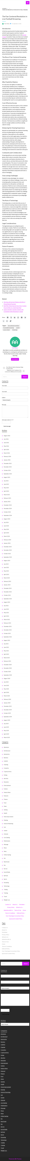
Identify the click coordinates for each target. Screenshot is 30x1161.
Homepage (4, 8)
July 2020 (6, 682)
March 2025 (7, 494)
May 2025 (6, 487)
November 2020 (8, 668)
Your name (4, 385)
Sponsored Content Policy (15, 918)
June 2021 (6, 647)
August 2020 (7, 678)
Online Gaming (7, 854)
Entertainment (7, 785)
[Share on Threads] (7, 321)
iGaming (6, 820)
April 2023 (6, 574)
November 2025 (8, 467)
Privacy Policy (10, 907)
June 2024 (6, 525)
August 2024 (7, 519)
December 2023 (8, 546)
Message (4, 404)
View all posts (15, 359)
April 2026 (6, 449)
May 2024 (6, 529)
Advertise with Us (8, 910)
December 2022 (8, 588)
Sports (5, 879)
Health (5, 813)
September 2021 (8, 636)
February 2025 (7, 498)
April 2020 (6, 692)
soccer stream (6, 329)
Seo (5, 865)
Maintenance (7, 841)
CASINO (6, 761)
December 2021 (8, 626)
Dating (5, 775)
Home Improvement (8, 816)
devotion (6, 778)
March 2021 (7, 657)
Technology (6, 886)
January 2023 (7, 584)
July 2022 (6, 605)
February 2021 (7, 661)
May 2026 (6, 446)
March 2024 (7, 536)
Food (5, 802)
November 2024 (8, 508)
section (18, 327)
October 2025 (7, 470)
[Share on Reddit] (25, 317)
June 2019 (6, 727)
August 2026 (7, 435)
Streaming (14, 329)
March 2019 (7, 737)
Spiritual (6, 875)
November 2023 (8, 550)
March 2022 (7, 619)
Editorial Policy (20, 913)
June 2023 (6, 567)
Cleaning (6, 764)
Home (24, 910)
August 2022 (7, 602)
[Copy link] (10, 321)
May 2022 (6, 612)
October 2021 (7, 633)
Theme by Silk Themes (15, 1159)
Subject (3, 397)
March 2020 (7, 695)
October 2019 (7, 713)
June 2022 (6, 609)
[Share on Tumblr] (3, 321)
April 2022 (6, 616)
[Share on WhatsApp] (18, 317)
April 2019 (6, 734)
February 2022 (7, 623)
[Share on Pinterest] (21, 317)
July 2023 (6, 564)
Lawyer (5, 830)
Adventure (6, 747)
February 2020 (7, 699)
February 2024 (7, 539)
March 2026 (7, 453)
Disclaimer (22, 904)
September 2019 (8, 716)
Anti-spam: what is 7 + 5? (6, 1008)
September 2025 (8, 473)
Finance (6, 799)
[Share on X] (11, 317)
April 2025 (6, 491)
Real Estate (6, 861)
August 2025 (7, 477)
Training (6, 893)
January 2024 (7, 543)
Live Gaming (7, 837)
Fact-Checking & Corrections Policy (15, 916)
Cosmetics (6, 768)
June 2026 (6, 442)
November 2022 (8, 591)
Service (5, 868)
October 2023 (7, 553)
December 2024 (8, 505)
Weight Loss (7, 900)
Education (6, 782)
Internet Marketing (8, 823)
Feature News (7, 792)
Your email (4, 391)
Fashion (6, 789)
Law (5, 827)
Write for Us (19, 907)
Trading (6, 889)
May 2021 (6, 650)
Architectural (7, 750)
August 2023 (7, 560)
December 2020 (8, 664)
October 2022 (7, 595)
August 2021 (7, 640)
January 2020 (7, 702)
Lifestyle (6, 834)
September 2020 (8, 675)
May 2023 (6, 571)
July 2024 (6, 522)
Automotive (7, 754)
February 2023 (7, 581)
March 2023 (7, 578)
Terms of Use (17, 910)
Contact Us (8, 904)
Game (5, 806)
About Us (15, 904)
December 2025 (8, 463)
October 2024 (7, 512)
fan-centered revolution (13, 325)
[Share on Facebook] (7, 317)
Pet (5, 858)
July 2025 (6, 480)
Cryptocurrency (7, 771)
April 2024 (6, 532)
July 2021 (6, 643)
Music (5, 848)
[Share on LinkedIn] (14, 317)
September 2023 (8, 557)
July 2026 (6, 439)
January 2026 (7, 460)
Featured (6, 795)
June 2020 (6, 685)
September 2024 (8, 515)
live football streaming (8, 327)
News (5, 851)
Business (6, 757)
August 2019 (7, 720)
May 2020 (6, 689)
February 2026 (7, 456)
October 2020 (7, 671)
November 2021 (8, 630)
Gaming (5, 809)
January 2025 (7, 501)
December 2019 (8, 706)
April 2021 (6, 654)
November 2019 (8, 709)
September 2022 (8, 598)
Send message (7, 426)
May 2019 (6, 730)
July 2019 (6, 723)
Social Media (7, 872)
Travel (5, 896)
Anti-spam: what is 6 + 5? (7, 419)
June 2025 (6, 484)
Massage (6, 844)
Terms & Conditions (10, 913)
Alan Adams (7, 23)
